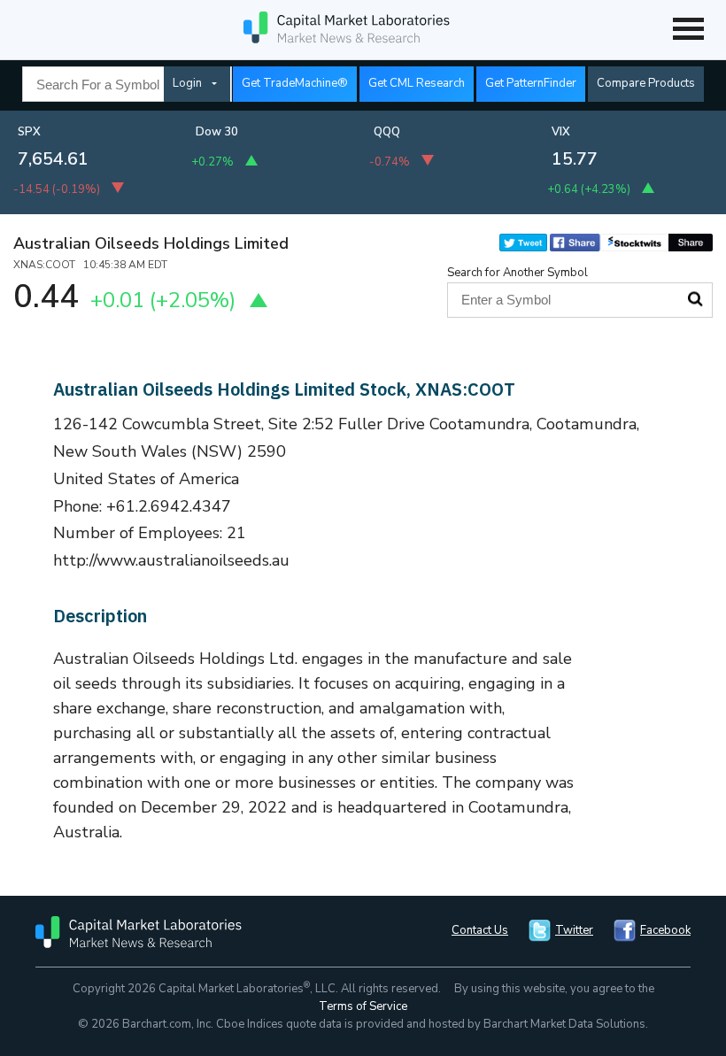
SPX (29, 132)
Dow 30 (217, 132)
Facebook (665, 930)
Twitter (574, 930)
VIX (561, 132)
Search (695, 299)
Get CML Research (416, 83)
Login (187, 83)
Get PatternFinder (530, 83)
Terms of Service (363, 1006)
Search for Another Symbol (517, 273)
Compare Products (646, 83)
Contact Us (480, 930)
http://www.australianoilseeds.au (171, 560)
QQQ (387, 132)
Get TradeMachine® (295, 83)
